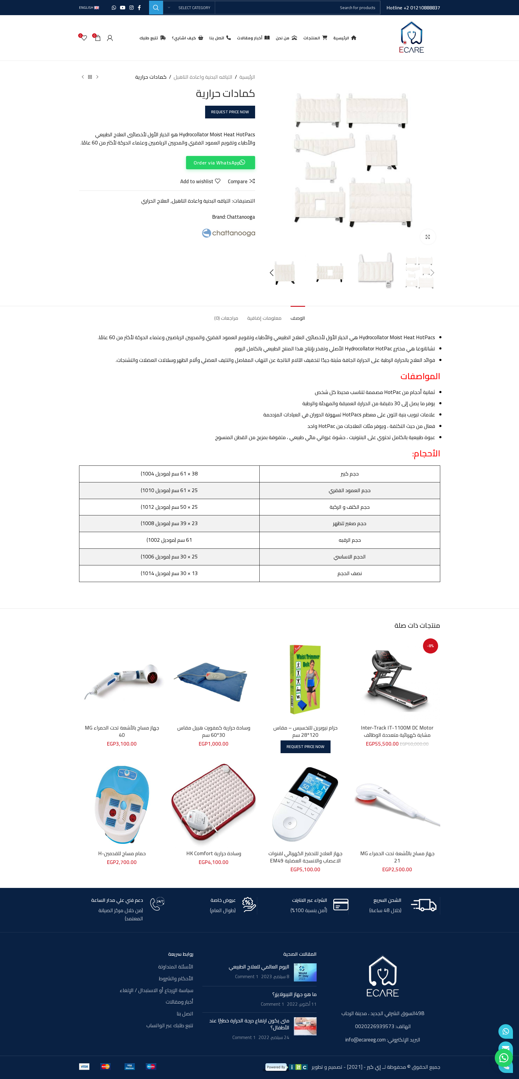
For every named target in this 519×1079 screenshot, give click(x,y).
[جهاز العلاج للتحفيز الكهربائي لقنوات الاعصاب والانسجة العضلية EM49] (305, 805)
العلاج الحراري (155, 201)
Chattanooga (241, 217)
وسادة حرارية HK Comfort (213, 853)
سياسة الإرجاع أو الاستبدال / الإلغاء (156, 990)
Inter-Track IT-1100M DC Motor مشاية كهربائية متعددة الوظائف (397, 731)
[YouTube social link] (122, 7)
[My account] (110, 38)
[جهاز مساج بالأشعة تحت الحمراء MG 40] (122, 679)
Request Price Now (230, 111)
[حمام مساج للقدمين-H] (122, 805)
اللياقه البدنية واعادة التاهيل (203, 77)
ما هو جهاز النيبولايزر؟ (294, 994)
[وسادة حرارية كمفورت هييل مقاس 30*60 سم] (214, 679)
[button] (432, 272)
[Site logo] (411, 37)
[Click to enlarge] (427, 236)
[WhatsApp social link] (114, 7)
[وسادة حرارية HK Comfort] (214, 805)
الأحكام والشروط (176, 978)
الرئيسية (247, 77)
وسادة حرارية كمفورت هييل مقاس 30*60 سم (213, 731)
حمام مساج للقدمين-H (122, 853)
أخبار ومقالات (179, 1002)
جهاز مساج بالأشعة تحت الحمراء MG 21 (397, 857)
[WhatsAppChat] (505, 1031)
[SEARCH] (156, 8)
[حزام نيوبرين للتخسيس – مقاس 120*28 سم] (305, 679)
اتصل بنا (185, 1014)
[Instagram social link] (132, 7)
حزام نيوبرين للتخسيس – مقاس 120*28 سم (305, 731)
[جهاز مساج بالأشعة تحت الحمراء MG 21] (397, 805)
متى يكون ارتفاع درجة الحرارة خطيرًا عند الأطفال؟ (249, 1024)
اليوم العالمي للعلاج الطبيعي (259, 966)
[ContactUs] (505, 1048)
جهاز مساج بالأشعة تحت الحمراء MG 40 (122, 731)
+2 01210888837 (422, 7)
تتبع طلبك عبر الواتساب (169, 1025)
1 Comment (246, 976)
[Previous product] (97, 77)
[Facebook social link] (139, 7)
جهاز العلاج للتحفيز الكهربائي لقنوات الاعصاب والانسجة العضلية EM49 (305, 857)
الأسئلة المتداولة (175, 967)
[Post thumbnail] (305, 972)
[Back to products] (90, 77)
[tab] (298, 315)
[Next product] (82, 77)
